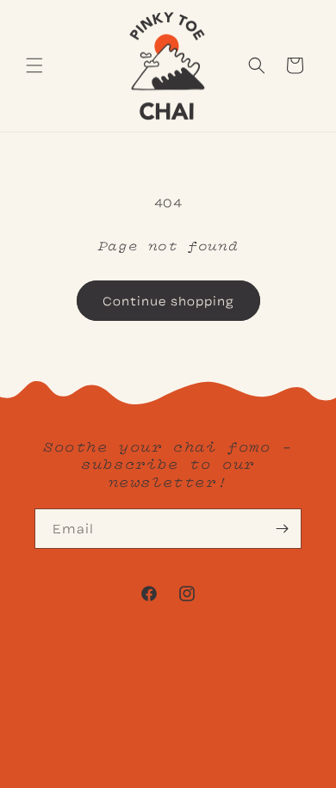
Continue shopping (168, 300)
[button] (34, 65)
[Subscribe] (282, 528)
